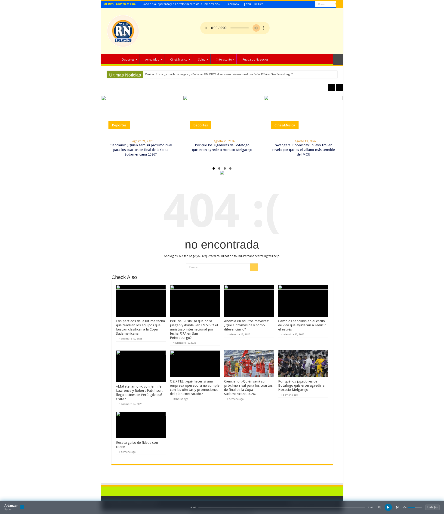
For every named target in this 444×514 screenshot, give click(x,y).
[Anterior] (379, 507)
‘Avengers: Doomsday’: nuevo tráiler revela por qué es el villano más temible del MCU (303, 149)
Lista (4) (432, 507)
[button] (213, 168)
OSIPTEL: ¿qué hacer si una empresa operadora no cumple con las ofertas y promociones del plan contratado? (194, 387)
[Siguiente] (397, 507)
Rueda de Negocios (255, 59)
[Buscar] (339, 4)
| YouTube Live (253, 4)
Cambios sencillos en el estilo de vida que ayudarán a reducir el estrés (302, 325)
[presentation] (331, 87)
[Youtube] (312, 4)
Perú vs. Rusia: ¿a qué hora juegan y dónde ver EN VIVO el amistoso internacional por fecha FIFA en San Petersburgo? (219, 74)
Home (110, 59)
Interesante (224, 59)
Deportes (128, 59)
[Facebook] (307, 4)
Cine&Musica (178, 59)
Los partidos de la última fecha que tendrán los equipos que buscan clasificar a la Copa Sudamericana (140, 327)
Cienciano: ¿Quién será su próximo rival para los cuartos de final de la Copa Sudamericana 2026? (141, 149)
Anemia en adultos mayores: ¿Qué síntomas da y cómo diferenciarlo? (246, 325)
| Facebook (231, 4)
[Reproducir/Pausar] (388, 507)
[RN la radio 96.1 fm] (123, 30)
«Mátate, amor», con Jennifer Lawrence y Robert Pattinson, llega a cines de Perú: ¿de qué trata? (139, 392)
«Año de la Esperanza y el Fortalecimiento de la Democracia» (181, 4)
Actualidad (152, 59)
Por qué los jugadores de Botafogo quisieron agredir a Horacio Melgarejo (301, 385)
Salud (202, 59)
